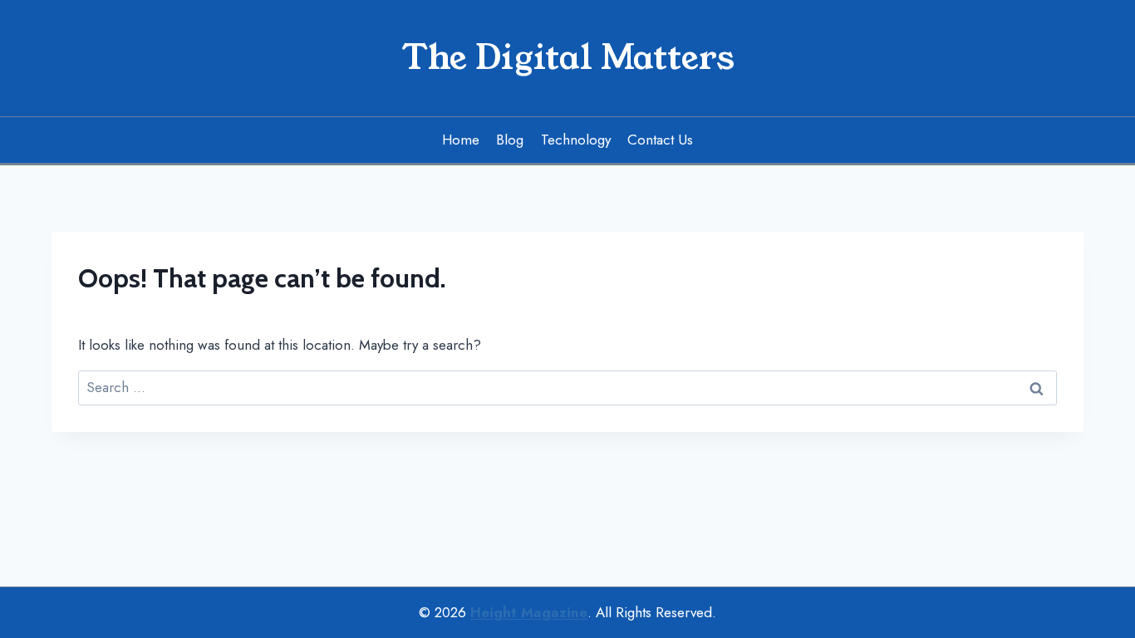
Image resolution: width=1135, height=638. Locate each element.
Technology (576, 140)
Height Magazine (528, 612)
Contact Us (660, 140)
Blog (509, 140)
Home (460, 140)
